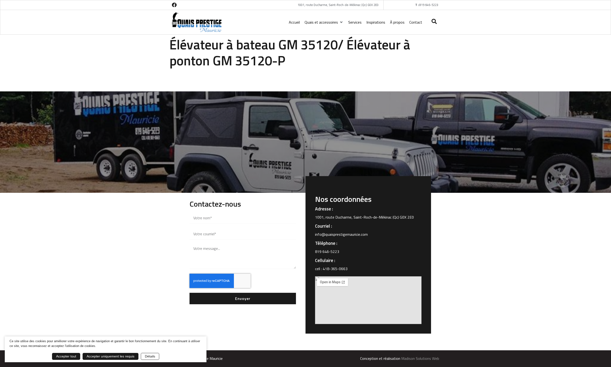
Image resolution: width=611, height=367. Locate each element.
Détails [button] (150, 356)
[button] (324, 22)
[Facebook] (174, 5)
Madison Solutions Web (420, 358)
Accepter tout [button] (66, 356)
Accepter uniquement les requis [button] (110, 356)
